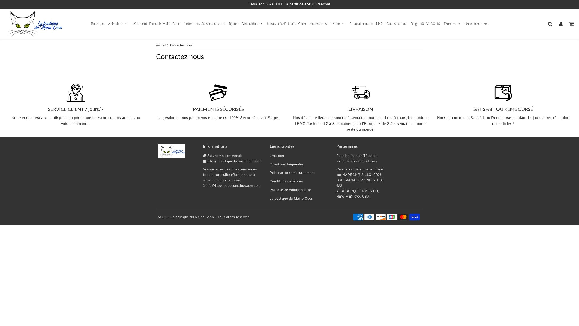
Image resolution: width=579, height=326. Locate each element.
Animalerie (115, 24)
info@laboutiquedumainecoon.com (234, 161)
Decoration (250, 24)
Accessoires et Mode (325, 24)
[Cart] (571, 24)
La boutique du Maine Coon (291, 198)
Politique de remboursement (292, 173)
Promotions (452, 24)
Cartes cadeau (396, 24)
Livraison (277, 156)
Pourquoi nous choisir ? (365, 24)
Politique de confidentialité (290, 190)
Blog (414, 24)
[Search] (550, 24)
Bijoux (233, 24)
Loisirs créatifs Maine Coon (286, 24)
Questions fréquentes (287, 164)
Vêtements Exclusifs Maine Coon (156, 24)
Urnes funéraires (476, 24)
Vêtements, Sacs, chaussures (204, 24)
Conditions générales (286, 181)
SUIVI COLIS (430, 24)
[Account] (561, 24)
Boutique (97, 24)
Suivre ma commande (225, 156)
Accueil (161, 45)
